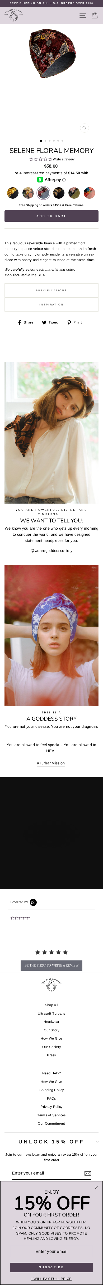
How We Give (51, 1038)
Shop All (51, 1005)
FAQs (51, 1098)
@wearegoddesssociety (51, 550)
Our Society (51, 1047)
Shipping (32, 205)
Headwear (51, 1022)
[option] (51, 3)
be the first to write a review (51, 965)
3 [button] (50, 141)
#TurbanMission (51, 763)
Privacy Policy (51, 1107)
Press (51, 1055)
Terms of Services (51, 1115)
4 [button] (54, 141)
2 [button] (46, 141)
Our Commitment (51, 1123)
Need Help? (51, 1073)
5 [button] (58, 141)
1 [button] (41, 141)
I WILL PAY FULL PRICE (51, 1279)
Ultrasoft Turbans (51, 1013)
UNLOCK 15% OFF (51, 1141)
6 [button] (63, 141)
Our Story (51, 1030)
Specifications (51, 290)
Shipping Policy (51, 1090)
